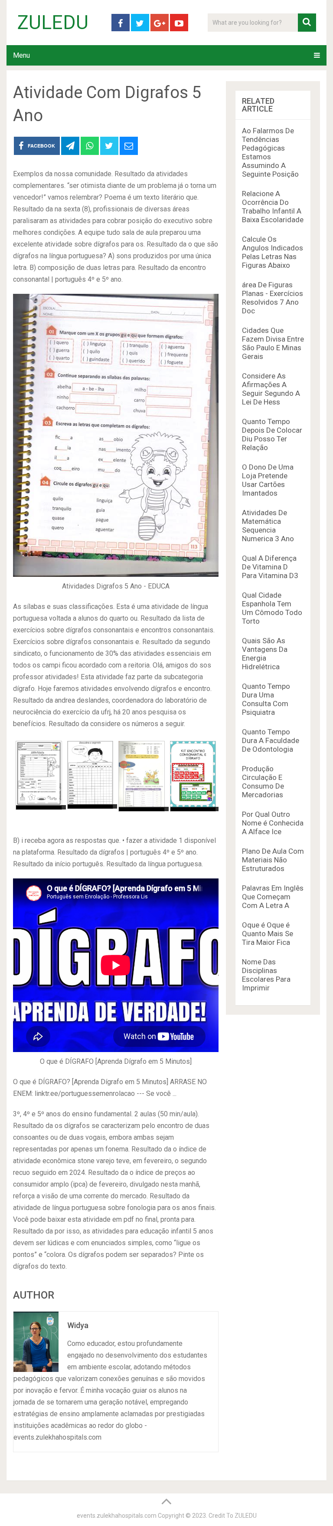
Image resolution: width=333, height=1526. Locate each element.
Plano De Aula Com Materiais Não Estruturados (273, 860)
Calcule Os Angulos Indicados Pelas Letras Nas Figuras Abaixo (272, 252)
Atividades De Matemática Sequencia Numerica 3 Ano (268, 525)
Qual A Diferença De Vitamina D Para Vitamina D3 (270, 567)
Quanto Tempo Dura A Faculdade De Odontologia (270, 740)
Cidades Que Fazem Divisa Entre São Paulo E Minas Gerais (273, 343)
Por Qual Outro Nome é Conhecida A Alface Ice (273, 823)
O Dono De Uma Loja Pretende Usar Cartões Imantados (268, 480)
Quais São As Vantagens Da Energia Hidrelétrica (264, 653)
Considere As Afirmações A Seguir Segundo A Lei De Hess (271, 389)
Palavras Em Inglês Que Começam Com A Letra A (273, 897)
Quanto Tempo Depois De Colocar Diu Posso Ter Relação (272, 434)
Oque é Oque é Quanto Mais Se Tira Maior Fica (267, 934)
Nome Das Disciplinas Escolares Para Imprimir (266, 974)
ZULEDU (52, 22)
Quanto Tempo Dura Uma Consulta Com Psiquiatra (266, 699)
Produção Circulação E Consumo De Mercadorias (263, 781)
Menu (21, 55)
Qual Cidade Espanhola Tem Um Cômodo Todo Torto (272, 608)
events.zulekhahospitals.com (117, 1515)
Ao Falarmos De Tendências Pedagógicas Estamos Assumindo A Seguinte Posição (270, 152)
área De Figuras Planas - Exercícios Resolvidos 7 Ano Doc (272, 297)
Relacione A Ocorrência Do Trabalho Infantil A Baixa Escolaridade (273, 206)
